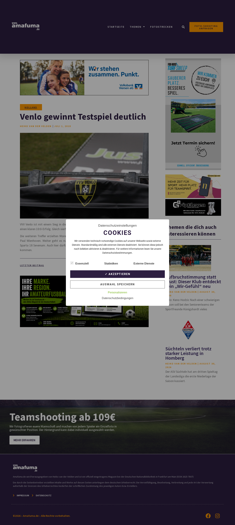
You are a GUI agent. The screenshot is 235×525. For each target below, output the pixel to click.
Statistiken (111, 263)
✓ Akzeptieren (117, 274)
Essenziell (82, 263)
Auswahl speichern (117, 284)
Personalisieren (117, 292)
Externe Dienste (143, 263)
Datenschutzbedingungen (117, 298)
